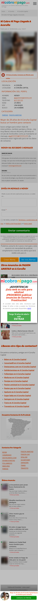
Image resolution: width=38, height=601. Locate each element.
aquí (29, 308)
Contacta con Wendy (24, 598)
